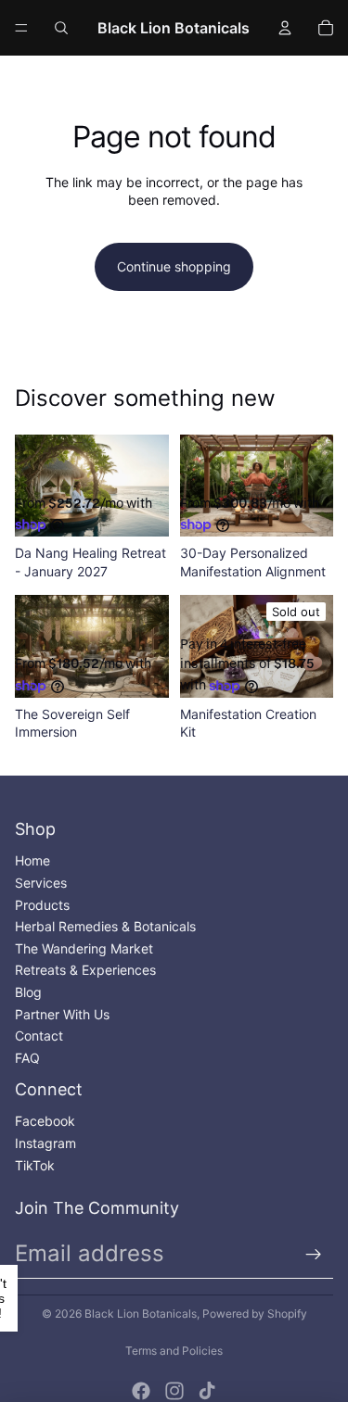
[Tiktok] (207, 1391)
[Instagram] (174, 1391)
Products (42, 905)
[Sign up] (313, 1254)
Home (32, 860)
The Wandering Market (84, 948)
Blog (28, 992)
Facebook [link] (45, 1121)
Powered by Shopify (254, 1313)
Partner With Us (62, 1014)
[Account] (284, 27)
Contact (39, 1035)
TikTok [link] (35, 1165)
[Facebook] (141, 1391)
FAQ (27, 1058)
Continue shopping (174, 266)
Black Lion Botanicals (140, 1313)
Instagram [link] (45, 1143)
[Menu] (21, 27)
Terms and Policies (174, 1351)
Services (41, 882)
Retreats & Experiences (85, 970)
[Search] (61, 27)
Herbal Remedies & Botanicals (105, 926)
